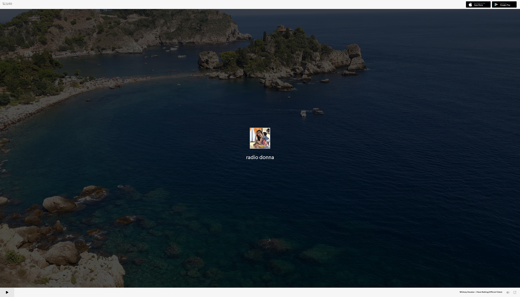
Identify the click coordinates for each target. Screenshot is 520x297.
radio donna (260, 157)
